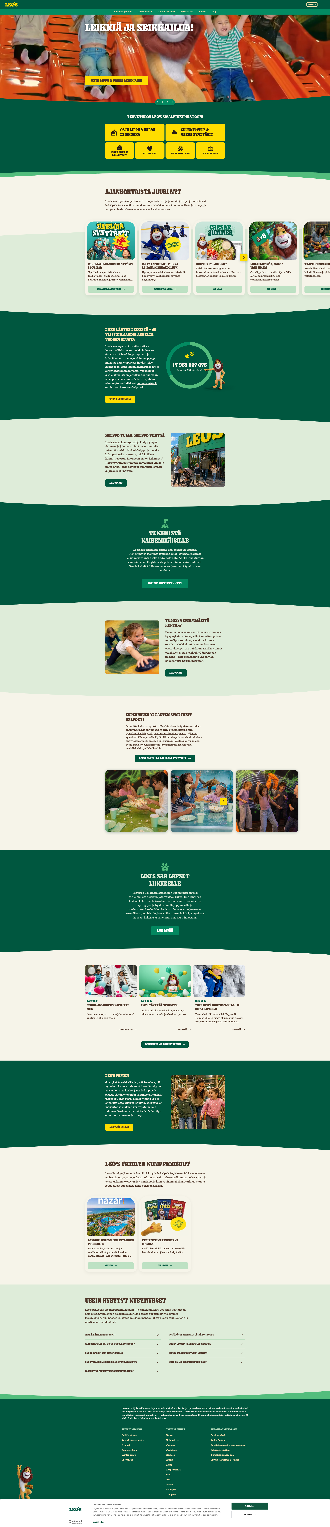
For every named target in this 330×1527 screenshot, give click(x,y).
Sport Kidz (127, 1460)
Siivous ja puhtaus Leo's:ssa (225, 1460)
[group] (165, 59)
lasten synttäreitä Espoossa (170, 734)
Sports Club (187, 12)
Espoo (169, 1435)
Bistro (202, 12)
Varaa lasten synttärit (133, 1440)
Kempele (170, 1455)
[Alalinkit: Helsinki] (178, 1440)
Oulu (168, 1475)
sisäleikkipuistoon (117, 375)
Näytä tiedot (98, 1522)
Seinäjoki (171, 1490)
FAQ (213, 12)
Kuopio (169, 1460)
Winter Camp (129, 1455)
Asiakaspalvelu (218, 1435)
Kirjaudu (312, 4)
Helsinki (170, 1440)
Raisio (169, 1485)
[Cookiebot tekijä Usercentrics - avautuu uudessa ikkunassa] (75, 1522)
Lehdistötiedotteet (220, 1450)
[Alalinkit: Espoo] (176, 1435)
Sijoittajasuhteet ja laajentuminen (228, 1445)
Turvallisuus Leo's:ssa (222, 1455)
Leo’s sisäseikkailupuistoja (122, 442)
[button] (172, 102)
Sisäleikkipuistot (123, 12)
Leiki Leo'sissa (145, 12)
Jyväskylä (171, 1450)
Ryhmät (126, 1445)
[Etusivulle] (11, 4)
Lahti (169, 1465)
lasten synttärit (147, 383)
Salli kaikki (249, 1506)
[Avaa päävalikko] (323, 4)
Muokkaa (248, 1514)
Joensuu (170, 1445)
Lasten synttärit (166, 12)
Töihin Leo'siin (218, 1440)
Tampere (171, 1495)
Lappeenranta (173, 1470)
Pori (168, 1480)
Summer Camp (129, 1450)
